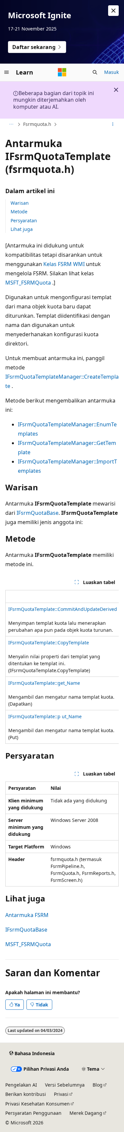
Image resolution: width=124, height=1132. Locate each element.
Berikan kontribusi (25, 1094)
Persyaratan (24, 220)
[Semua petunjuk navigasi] (11, 124)
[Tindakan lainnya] (113, 124)
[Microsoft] (62, 72)
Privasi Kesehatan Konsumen (37, 1104)
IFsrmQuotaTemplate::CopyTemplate (48, 642)
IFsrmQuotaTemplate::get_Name (44, 683)
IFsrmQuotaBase (38, 512)
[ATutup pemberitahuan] (113, 10)
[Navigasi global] (6, 72)
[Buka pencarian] (95, 72)
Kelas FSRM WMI (64, 264)
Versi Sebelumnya (65, 1085)
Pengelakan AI (21, 1085)
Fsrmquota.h (37, 124)
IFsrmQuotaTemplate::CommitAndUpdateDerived (62, 609)
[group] (62, 667)
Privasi (61, 1094)
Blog (98, 1085)
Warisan (20, 203)
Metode (19, 211)
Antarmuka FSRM (27, 915)
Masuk (111, 72)
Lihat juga (22, 229)
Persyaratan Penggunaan (33, 1113)
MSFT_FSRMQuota (28, 282)
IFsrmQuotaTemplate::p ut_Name (45, 716)
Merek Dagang (85, 1113)
